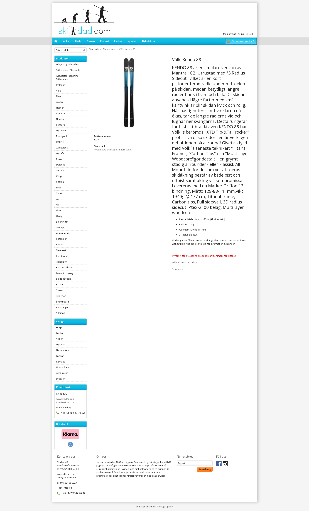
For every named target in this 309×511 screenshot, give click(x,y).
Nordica (60, 119)
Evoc (58, 187)
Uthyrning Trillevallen (67, 64)
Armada (60, 113)
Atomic (59, 102)
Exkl (251, 33)
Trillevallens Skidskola (68, 70)
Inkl (242, 33)
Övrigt (59, 216)
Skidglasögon (63, 278)
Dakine (60, 141)
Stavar (59, 290)
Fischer (60, 107)
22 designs (62, 147)
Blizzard (60, 124)
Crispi (59, 176)
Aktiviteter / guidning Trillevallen (67, 77)
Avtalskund (62, 373)
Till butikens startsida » (184, 262)
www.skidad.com (65, 398)
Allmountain (63, 233)
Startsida (94, 49)
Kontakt (104, 41)
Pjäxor (59, 284)
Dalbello (60, 164)
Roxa (59, 159)
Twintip (60, 227)
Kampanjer (62, 307)
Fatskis (60, 244)
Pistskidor (61, 238)
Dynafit (60, 153)
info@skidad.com (65, 402)
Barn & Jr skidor (64, 267)
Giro (58, 210)
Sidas (59, 193)
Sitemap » (177, 269)
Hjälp (78, 41)
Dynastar (61, 130)
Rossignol (61, 136)
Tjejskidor (61, 261)
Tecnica (60, 170)
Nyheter (132, 41)
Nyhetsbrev (148, 41)
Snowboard (62, 301)
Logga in (60, 378)
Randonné (62, 256)
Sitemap (60, 313)
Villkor (66, 41)
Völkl (58, 90)
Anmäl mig (204, 469)
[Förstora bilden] (129, 92)
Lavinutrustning (64, 273)
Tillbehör (61, 296)
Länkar (118, 41)
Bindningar (62, 221)
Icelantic (60, 85)
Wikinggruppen (164, 506)
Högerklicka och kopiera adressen (112, 149)
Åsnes (59, 199)
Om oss (91, 41)
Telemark (61, 250)
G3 (57, 204)
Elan (58, 96)
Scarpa (60, 181)
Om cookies (62, 367)
